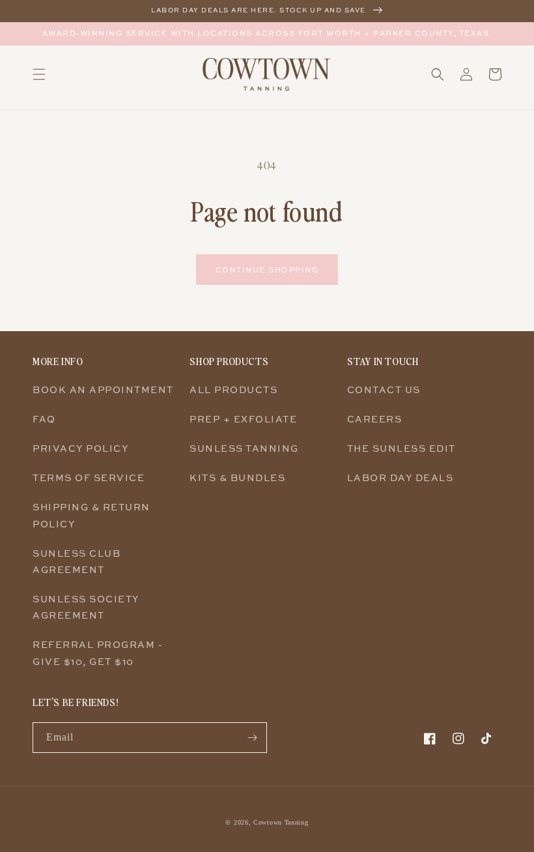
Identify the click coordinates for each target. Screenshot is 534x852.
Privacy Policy (80, 448)
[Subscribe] (252, 737)
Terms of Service (89, 477)
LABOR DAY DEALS (400, 477)
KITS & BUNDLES (237, 477)
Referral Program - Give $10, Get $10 (98, 652)
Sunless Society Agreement (86, 607)
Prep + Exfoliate (243, 419)
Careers (374, 419)
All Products (233, 389)
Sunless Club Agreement (76, 561)
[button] (39, 74)
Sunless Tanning (244, 448)
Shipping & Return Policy (91, 515)
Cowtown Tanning (281, 822)
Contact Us (384, 389)
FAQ (44, 419)
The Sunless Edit (401, 448)
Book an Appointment (103, 389)
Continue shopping (267, 269)
